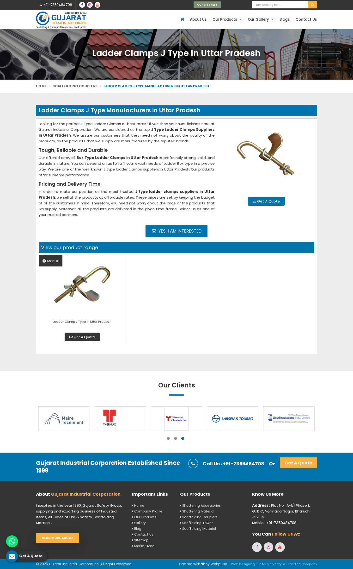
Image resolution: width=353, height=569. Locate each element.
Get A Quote (268, 201)
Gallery (139, 522)
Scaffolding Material (198, 528)
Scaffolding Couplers (75, 86)
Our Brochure (207, 5)
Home (41, 86)
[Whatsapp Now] (12, 541)
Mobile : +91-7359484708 (274, 522)
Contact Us (306, 19)
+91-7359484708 (57, 4)
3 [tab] (182, 438)
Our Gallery (259, 19)
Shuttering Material (197, 511)
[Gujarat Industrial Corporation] (61, 20)
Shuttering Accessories (201, 505)
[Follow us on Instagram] (90, 5)
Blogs (285, 19)
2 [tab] (175, 438)
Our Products (225, 19)
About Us (198, 19)
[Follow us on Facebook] (82, 5)
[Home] (181, 19)
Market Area (143, 546)
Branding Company (301, 564)
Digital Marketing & (271, 564)
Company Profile (147, 511)
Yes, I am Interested (179, 231)
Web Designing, (243, 564)
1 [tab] (168, 438)
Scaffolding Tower (197, 522)
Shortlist (53, 261)
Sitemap (140, 540)
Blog (137, 528)
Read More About (57, 538)
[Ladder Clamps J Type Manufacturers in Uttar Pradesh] (266, 157)
